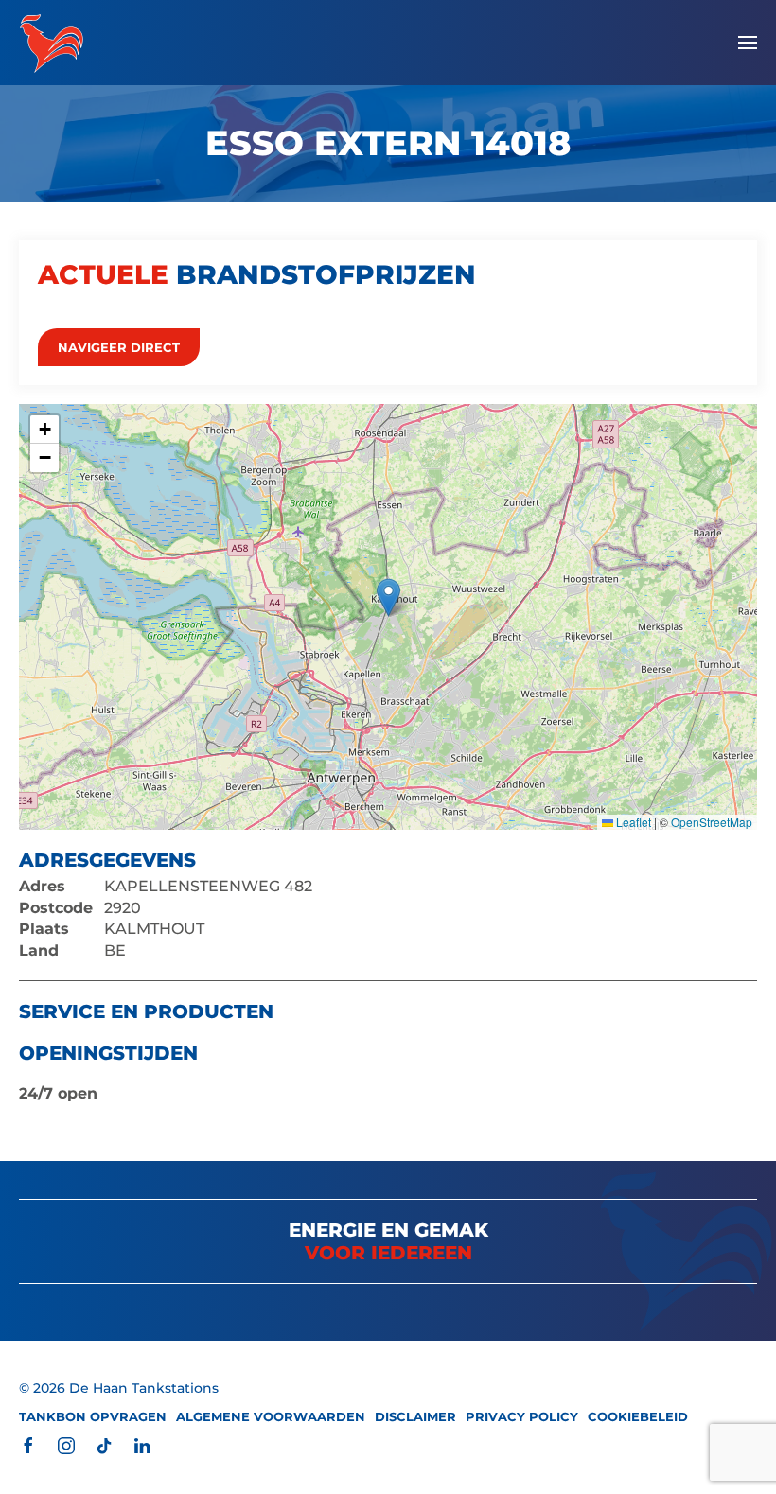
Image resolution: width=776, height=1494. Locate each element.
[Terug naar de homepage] (51, 42)
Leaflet (632, 822)
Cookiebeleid (638, 1416)
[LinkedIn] (141, 1445)
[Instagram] (66, 1445)
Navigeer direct (119, 347)
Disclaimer (415, 1416)
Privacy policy (522, 1416)
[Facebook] (28, 1445)
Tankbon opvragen (93, 1416)
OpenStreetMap (711, 822)
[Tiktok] (104, 1445)
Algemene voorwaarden (270, 1416)
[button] (747, 42)
